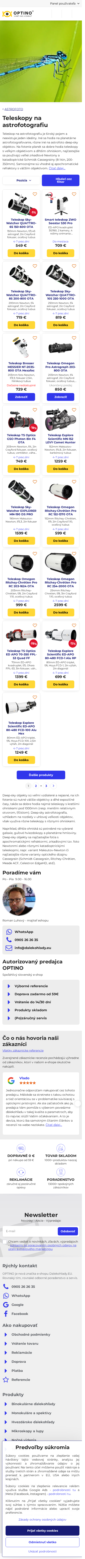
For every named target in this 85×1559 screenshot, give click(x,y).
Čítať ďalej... (57, 168)
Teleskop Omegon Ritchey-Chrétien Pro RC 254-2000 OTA (60, 582)
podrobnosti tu (64, 1490)
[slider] (27, 1083)
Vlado (24, 1078)
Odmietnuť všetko (42, 1542)
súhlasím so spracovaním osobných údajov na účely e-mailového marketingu (42, 1247)
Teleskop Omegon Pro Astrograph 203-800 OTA (60, 366)
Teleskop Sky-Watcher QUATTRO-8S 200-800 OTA (21, 294)
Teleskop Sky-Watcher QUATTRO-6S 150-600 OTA (21, 223)
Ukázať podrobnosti (42, 1551)
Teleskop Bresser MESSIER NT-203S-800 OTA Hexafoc (21, 366)
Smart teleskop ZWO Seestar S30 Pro (60, 221)
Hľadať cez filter (63, 180)
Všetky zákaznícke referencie (23, 1050)
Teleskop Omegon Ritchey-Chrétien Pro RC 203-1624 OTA (21, 582)
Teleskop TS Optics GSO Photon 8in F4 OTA (21, 438)
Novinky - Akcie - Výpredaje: (41, 1220)
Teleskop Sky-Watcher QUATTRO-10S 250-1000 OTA (61, 294)
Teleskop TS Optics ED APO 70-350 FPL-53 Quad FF (21, 654)
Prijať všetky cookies (42, 1530)
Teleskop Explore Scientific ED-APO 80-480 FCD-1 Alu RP (60, 654)
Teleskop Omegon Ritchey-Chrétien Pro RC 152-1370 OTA (60, 510)
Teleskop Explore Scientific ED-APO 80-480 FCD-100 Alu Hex (21, 728)
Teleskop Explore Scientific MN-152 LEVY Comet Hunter (61, 438)
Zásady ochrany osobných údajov (42, 1519)
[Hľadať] (57, 14)
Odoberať (68, 1231)
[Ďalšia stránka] (53, 786)
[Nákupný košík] (67, 14)
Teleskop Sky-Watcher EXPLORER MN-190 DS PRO (21, 510)
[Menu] (77, 14)
